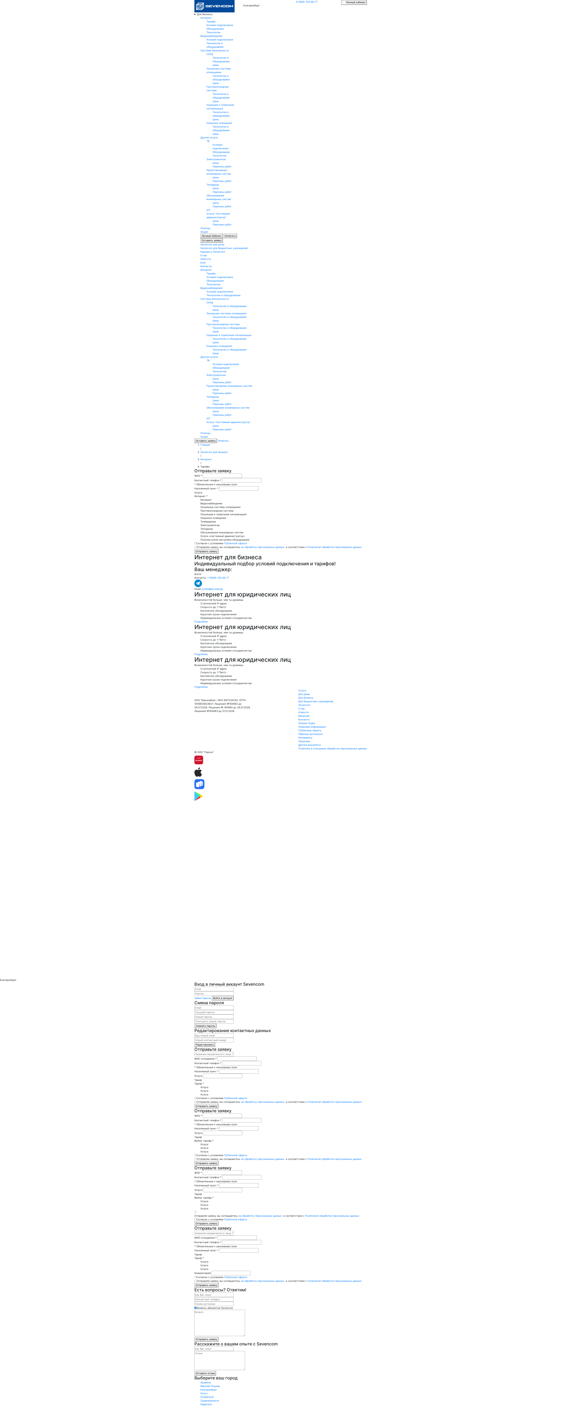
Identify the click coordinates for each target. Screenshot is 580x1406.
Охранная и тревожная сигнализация (228, 335)
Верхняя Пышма (210, 1386)
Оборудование (215, 28)
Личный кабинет (356, 2)
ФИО (198, 475)
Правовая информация (312, 726)
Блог (203, 262)
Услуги (302, 690)
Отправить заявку (206, 551)
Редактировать (205, 1044)
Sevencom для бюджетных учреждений (224, 248)
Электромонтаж (216, 159)
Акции (204, 231)
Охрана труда (306, 723)
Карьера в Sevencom (212, 251)
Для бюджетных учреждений (315, 701)
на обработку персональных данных (262, 547)
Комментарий (202, 1273)
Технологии (213, 32)
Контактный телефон (207, 480)
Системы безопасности (214, 50)
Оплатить (230, 235)
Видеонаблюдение (211, 35)
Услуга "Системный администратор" (228, 422)
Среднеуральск (209, 1400)
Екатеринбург (208, 1389)
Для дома (304, 694)
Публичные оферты (309, 730)
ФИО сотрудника (205, 1058)
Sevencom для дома (212, 244)
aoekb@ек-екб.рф (212, 588)
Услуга (198, 492)
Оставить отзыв (205, 1373)
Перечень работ (222, 166)
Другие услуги (209, 137)
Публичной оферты (235, 543)
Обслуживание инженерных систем (227, 407)
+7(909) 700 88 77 (218, 577)
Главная (205, 444)
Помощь (205, 228)
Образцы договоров (310, 733)
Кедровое (206, 1404)
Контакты (206, 266)
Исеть (204, 1393)
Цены (216, 64)
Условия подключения (219, 25)
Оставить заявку (212, 240)
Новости (205, 258)
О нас (203, 255)
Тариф (198, 1079)
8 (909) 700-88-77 (307, 1)
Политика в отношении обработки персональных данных (332, 748)
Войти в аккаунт (222, 998)
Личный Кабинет (211, 235)
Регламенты (305, 737)
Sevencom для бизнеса (214, 452)
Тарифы (211, 21)
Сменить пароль (205, 1025)
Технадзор (212, 184)
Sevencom (304, 704)
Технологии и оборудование (223, 295)
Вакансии (304, 715)
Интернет (206, 17)
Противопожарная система (223, 324)
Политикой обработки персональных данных (335, 547)
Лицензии (304, 741)
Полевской (207, 1396)
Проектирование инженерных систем (229, 385)
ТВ (207, 141)
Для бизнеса (204, 14)
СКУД (209, 54)
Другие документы (309, 744)
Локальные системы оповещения (226, 313)
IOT (208, 210)
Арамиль (205, 1382)
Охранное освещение (219, 122)
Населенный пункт (206, 488)
